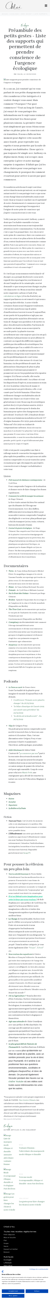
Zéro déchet (27, 14)
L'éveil (40, 947)
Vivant (32, 947)
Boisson (7, 1252)
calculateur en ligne (12, 296)
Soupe (6, 1243)
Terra (10, 571)
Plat (5, 1240)
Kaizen (11, 799)
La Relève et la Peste (17, 808)
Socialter (12, 802)
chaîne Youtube (16, 1081)
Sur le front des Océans (18, 593)
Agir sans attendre (16, 1021)
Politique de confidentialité (38, 1269)
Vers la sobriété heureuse (18, 874)
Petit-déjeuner (9, 1234)
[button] (46, 6)
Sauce (6, 1246)
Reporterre (12, 805)
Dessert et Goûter (11, 1249)
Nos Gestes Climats (27, 1100)
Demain (11, 590)
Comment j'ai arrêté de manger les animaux (25, 496)
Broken (11, 600)
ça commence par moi (29, 753)
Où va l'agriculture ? (17, 996)
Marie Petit (27, 772)
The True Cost (14, 609)
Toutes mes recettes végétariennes (20, 1231)
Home (11, 587)
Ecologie (15, 14)
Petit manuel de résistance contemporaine (25, 480)
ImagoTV (27, 853)
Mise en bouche (10, 1237)
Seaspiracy (12, 645)
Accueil (5, 14)
